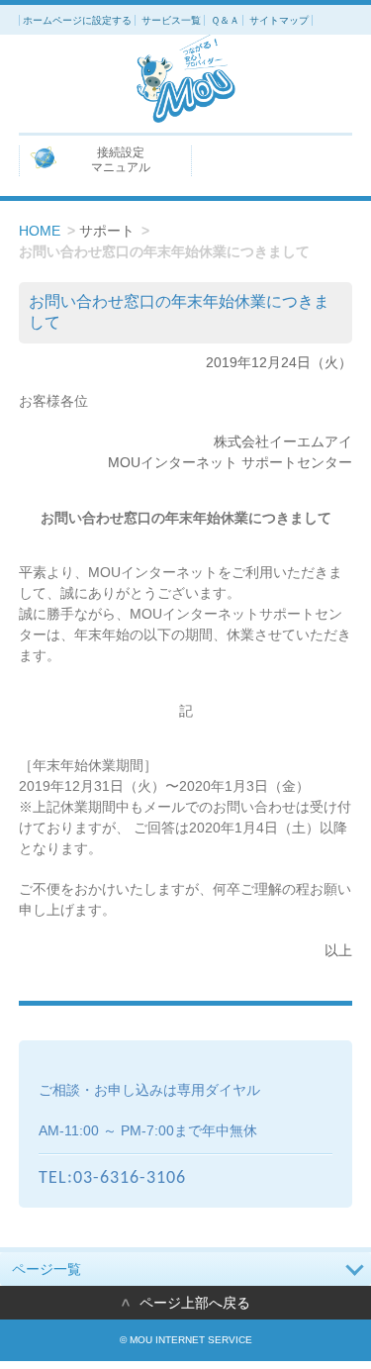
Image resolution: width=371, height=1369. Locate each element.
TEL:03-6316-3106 (112, 1178)
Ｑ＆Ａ (225, 20)
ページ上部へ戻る (194, 1303)
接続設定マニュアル (120, 160)
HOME (39, 231)
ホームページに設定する (77, 20)
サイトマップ (279, 20)
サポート (107, 231)
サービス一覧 (171, 20)
